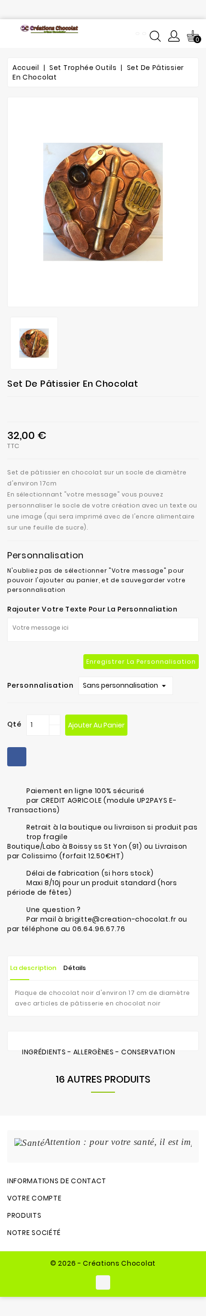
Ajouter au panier (96, 725)
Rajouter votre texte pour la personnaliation (92, 609)
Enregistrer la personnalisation (141, 662)
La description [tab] (33, 967)
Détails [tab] (74, 967)
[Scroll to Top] (186, 1277)
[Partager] (16, 756)
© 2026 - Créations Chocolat (103, 1263)
